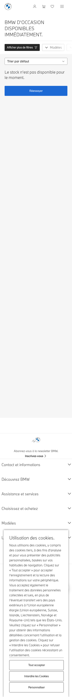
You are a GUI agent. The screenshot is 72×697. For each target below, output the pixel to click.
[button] (22, 47)
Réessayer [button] (36, 91)
